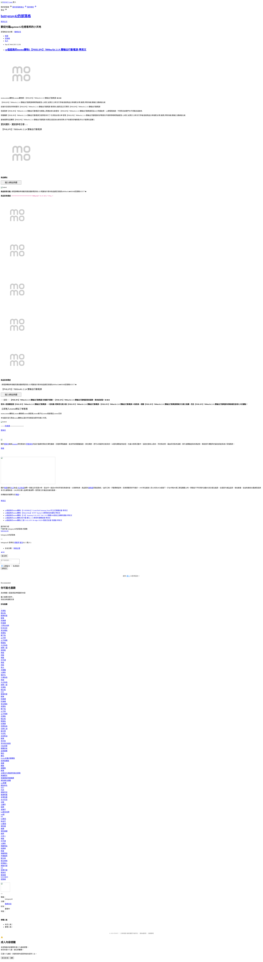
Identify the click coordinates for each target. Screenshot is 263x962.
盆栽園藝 (4, 751)
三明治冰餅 (5, 625)
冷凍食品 (4, 677)
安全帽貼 (4, 630)
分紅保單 (4, 746)
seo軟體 (3, 783)
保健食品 (4, 726)
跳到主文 (4, 22)
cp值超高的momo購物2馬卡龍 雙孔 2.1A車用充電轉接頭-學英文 (28, 518)
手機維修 (4, 856)
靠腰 (2, 763)
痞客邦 (16, 542)
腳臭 (2, 618)
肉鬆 (2, 655)
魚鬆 (2, 448)
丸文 (12, 488)
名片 (6, 41)
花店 (2, 790)
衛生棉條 (4, 861)
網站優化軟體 (6, 780)
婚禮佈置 (4, 795)
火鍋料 (3, 672)
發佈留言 (4, 568)
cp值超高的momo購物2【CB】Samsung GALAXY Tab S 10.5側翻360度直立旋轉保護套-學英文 (38, 515)
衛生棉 (3, 858)
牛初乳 (3, 733)
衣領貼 (3, 611)
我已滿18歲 (5, 958)
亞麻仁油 (4, 729)
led (2, 816)
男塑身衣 (29, 444)
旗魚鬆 (90, 488)
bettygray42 (5, 531)
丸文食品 (21, 488)
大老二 (3, 836)
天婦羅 (3, 670)
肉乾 (2, 665)
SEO (2, 787)
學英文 (3, 501)
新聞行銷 (4, 870)
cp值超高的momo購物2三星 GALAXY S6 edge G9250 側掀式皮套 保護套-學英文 (33, 520)
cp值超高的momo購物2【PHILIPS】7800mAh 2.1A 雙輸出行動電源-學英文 (45, 49)
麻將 (2, 833)
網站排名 (4, 785)
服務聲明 (151, 933)
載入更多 (4, 556)
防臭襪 (3, 623)
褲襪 (2, 829)
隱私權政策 (143, 933)
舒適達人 (4, 863)
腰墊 (2, 766)
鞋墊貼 (3, 643)
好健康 (3, 724)
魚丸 (2, 667)
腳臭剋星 (4, 615)
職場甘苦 (17, 32)
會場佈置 (4, 797)
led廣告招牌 (5, 812)
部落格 (7, 38)
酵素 (2, 738)
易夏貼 (3, 633)
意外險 (3, 741)
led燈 (2, 814)
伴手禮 (3, 660)
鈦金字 (3, 821)
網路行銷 (4, 866)
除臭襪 (7, 426)
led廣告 (3, 819)
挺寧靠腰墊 (5, 761)
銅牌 (2, 807)
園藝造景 (4, 748)
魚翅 (2, 680)
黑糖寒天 (4, 775)
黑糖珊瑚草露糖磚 (7, 778)
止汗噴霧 (4, 640)
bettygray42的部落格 (16, 16)
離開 (11, 958)
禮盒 (17, 494)
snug (2, 692)
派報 (2, 802)
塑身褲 (3, 875)
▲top (3, 552)
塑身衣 (3, 430)
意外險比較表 (6, 743)
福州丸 (3, 675)
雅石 (2, 753)
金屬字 (3, 809)
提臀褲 (3, 879)
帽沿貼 (3, 613)
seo (2, 868)
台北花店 (4, 800)
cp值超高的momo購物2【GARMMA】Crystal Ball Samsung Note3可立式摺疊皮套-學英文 (36, 510)
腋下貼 (3, 635)
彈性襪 (3, 826)
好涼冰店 (4, 628)
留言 (21, 542)
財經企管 (17, 548)
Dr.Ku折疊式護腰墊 (8, 758)
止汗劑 (3, 638)
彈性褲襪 (4, 831)
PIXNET (116, 933)
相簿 (6, 36)
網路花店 (4, 792)
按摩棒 (3, 848)
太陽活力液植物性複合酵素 (11, 773)
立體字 (3, 804)
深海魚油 (4, 736)
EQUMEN (4, 877)
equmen (14, 444)
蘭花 (2, 756)
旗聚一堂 (4, 648)
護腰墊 (3, 768)
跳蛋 (2, 851)
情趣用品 (4, 846)
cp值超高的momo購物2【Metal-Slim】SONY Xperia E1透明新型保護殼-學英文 (32, 513)
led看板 (3, 824)
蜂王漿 (3, 731)
